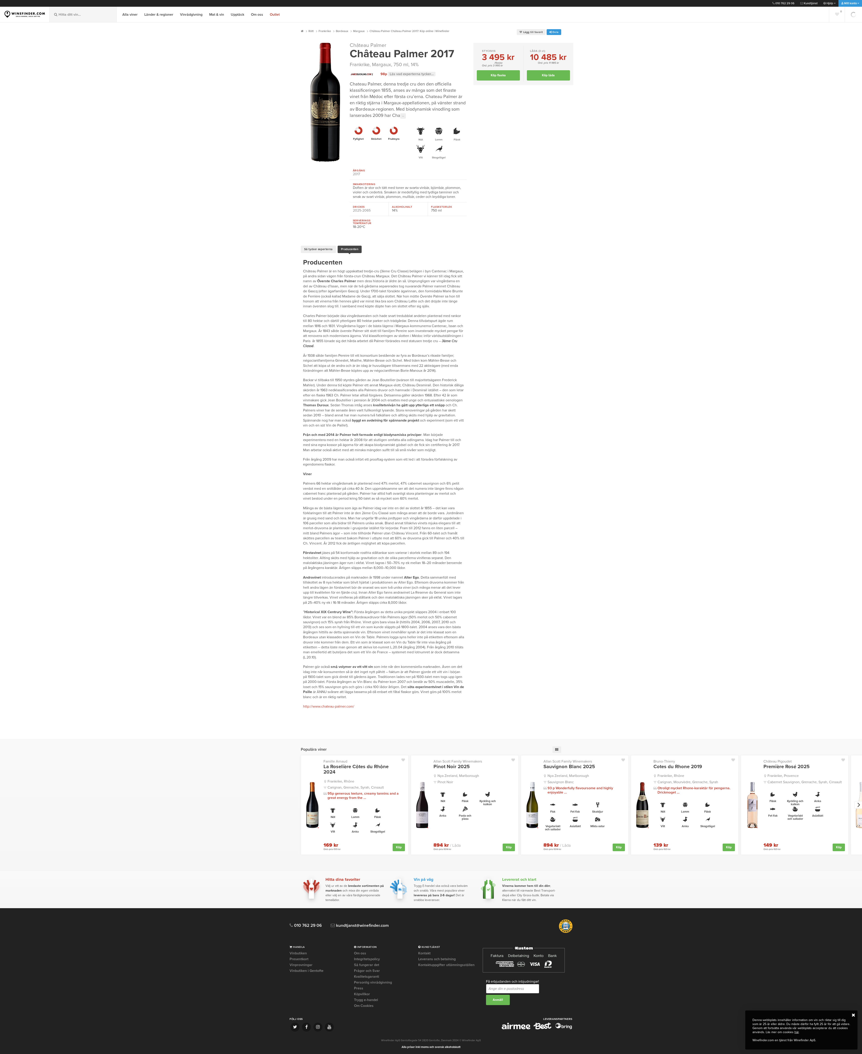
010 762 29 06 (784, 3)
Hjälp (830, 3)
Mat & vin (216, 14)
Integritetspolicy (367, 959)
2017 (356, 174)
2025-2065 (362, 210)
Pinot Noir (445, 782)
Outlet (275, 14)
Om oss (257, 14)
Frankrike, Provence (783, 776)
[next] (858, 805)
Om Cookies (364, 1006)
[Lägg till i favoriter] (404, 759)
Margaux (381, 65)
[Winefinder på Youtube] (329, 1027)
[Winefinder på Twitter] (294, 1027)
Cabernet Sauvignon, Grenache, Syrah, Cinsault (804, 782)
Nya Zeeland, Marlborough (458, 776)
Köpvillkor (362, 994)
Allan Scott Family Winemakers (457, 761)
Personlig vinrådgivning (373, 982)
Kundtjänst (810, 3)
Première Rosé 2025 (786, 766)
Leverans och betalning (437, 959)
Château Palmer (368, 45)
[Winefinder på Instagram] (317, 1027)
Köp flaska (498, 75)
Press (358, 988)
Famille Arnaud (335, 761)
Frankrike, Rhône (341, 781)
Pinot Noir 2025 (451, 766)
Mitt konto (850, 3)
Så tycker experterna (318, 249)
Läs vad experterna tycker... (412, 74)
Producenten (349, 249)
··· (403, 116)
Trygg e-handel (366, 1000)
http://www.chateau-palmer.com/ (328, 706)
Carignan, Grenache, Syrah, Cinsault (356, 787)
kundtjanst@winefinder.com (362, 925)
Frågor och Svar (367, 971)
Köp (399, 847)
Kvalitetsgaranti (366, 976)
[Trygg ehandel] (565, 932)
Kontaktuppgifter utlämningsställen (446, 965)
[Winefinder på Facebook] (306, 1027)
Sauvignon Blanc (561, 782)
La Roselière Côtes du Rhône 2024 (356, 769)
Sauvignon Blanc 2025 (569, 766)
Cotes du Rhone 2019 (677, 766)
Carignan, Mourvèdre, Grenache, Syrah (687, 782)
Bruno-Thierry (664, 761)
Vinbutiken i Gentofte (306, 971)
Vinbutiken (298, 953)
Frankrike (359, 65)
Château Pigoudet (777, 761)
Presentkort (299, 959)
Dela (555, 32)
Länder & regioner (158, 14)
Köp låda (548, 75)
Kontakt (424, 953)
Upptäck (237, 14)
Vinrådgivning (191, 14)
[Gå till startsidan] (24, 14)
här (796, 1032)
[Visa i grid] (556, 749)
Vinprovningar (301, 965)
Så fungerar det (366, 965)
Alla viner (130, 14)
